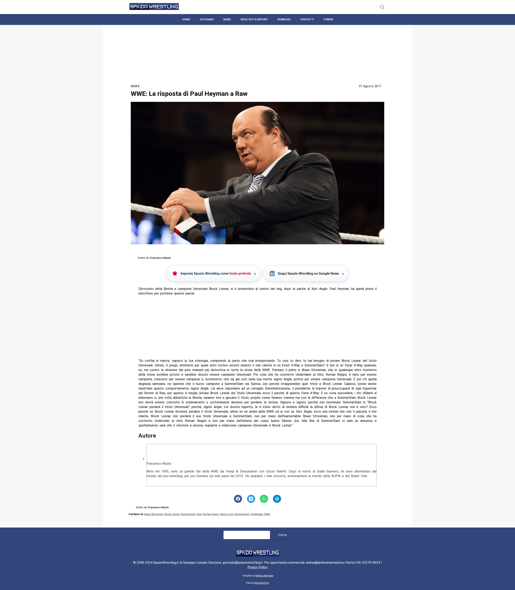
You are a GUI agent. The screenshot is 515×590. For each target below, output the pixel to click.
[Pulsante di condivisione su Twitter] (251, 499)
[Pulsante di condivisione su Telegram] (277, 499)
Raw (199, 514)
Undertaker (257, 514)
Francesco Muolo (159, 463)
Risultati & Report (254, 19)
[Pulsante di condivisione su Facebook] (238, 499)
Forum (328, 19)
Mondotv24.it (261, 583)
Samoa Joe (226, 514)
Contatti (307, 19)
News (227, 19)
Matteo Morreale (264, 575)
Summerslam (241, 514)
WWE (267, 514)
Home (186, 19)
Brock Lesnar (171, 514)
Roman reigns (211, 514)
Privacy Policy (257, 567)
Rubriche (284, 19)
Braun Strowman (153, 514)
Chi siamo (207, 19)
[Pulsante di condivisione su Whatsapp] (264, 499)
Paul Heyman (187, 514)
